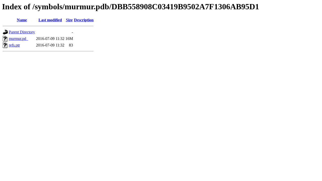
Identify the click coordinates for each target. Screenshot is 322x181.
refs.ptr (14, 45)
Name (22, 20)
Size (69, 20)
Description (84, 20)
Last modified (50, 20)
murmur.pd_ (18, 38)
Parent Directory (22, 32)
